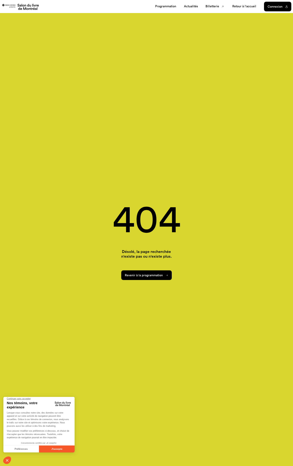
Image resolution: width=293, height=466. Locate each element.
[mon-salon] (20, 6)
